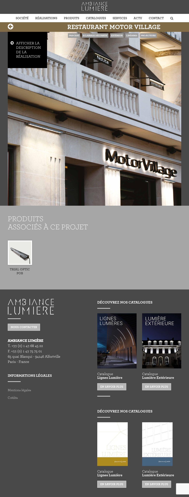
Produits (71, 18)
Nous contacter (24, 327)
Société (22, 18)
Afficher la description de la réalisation (28, 49)
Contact (156, 18)
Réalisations (46, 18)
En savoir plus (111, 386)
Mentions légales (19, 390)
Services (120, 18)
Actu (138, 18)
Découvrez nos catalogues (124, 302)
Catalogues (96, 18)
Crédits (13, 398)
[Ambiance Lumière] (94, 6)
